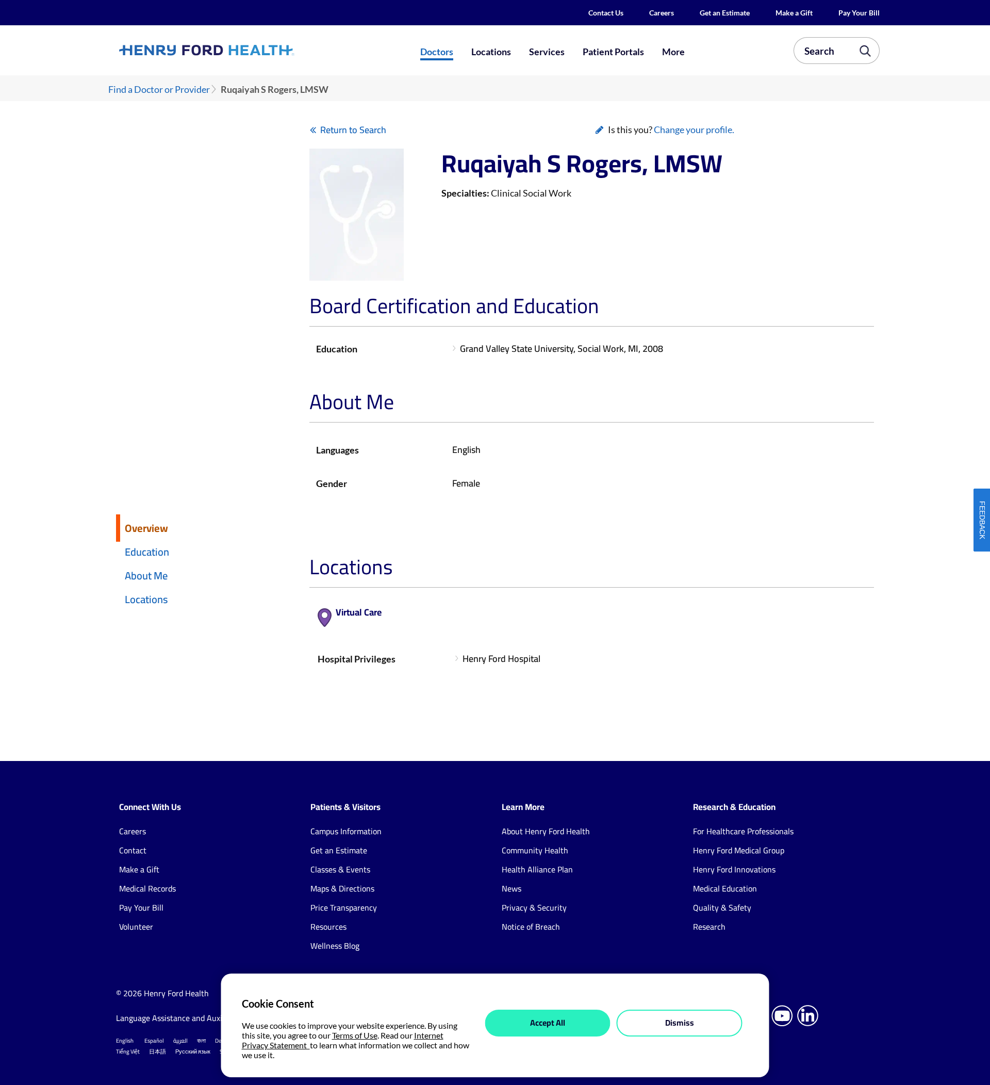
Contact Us (605, 12)
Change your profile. (694, 129)
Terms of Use (354, 1035)
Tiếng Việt (128, 1051)
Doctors (436, 51)
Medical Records (147, 888)
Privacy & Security (534, 907)
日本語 (157, 1051)
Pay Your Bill (859, 12)
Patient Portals (613, 51)
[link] (244, 50)
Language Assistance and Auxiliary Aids (185, 1018)
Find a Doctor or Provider (159, 89)
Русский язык (192, 1051)
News (511, 888)
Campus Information (346, 831)
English (125, 1040)
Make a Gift (794, 12)
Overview (146, 528)
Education (147, 552)
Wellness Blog (334, 945)
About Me (146, 575)
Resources (328, 926)
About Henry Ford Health (546, 831)
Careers (661, 12)
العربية (180, 1040)
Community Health (535, 850)
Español (154, 1040)
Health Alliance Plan (537, 869)
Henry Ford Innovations (734, 869)
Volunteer (136, 926)
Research (709, 926)
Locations (491, 51)
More (673, 51)
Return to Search (353, 129)
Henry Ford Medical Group (738, 850)
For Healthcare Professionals (743, 831)
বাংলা (201, 1040)
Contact (132, 850)
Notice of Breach (531, 926)
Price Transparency (343, 907)
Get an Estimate (725, 12)
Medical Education (725, 888)
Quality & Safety (722, 907)
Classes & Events (340, 869)
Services (547, 51)
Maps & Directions (342, 888)
